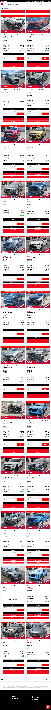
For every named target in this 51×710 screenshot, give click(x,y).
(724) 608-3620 (41, 3)
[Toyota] (2, 4)
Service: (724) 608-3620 (35, 1)
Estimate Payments (13, 64)
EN (3, 1)
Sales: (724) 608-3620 (29, 1)
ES (6, 1)
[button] (24, 24)
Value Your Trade (13, 66)
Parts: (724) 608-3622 (42, 1)
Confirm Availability (13, 172)
